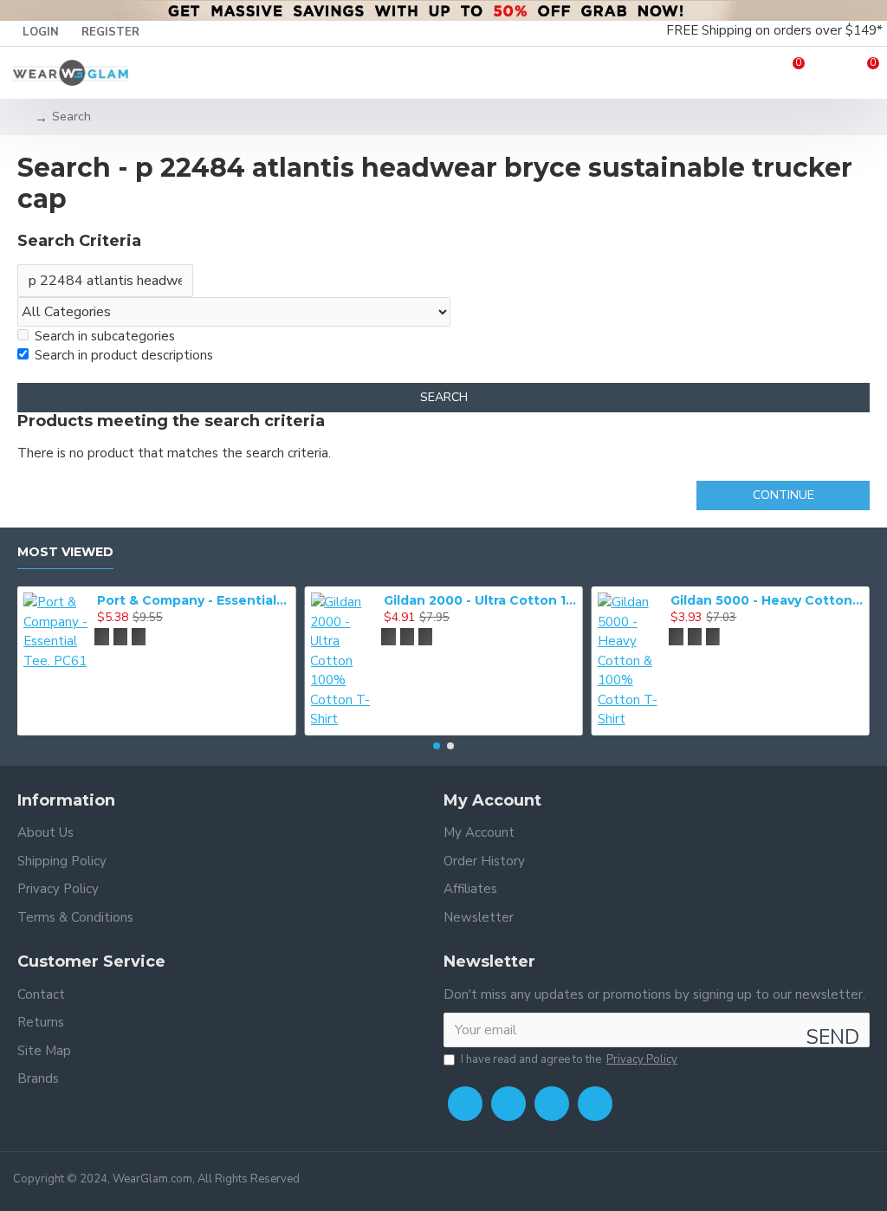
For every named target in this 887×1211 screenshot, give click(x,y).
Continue (783, 495)
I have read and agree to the (569, 1059)
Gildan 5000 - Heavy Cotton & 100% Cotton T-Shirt (513, 600)
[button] (436, 745)
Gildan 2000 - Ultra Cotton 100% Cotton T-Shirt (226, 600)
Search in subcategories (105, 336)
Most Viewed (65, 552)
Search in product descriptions (124, 355)
